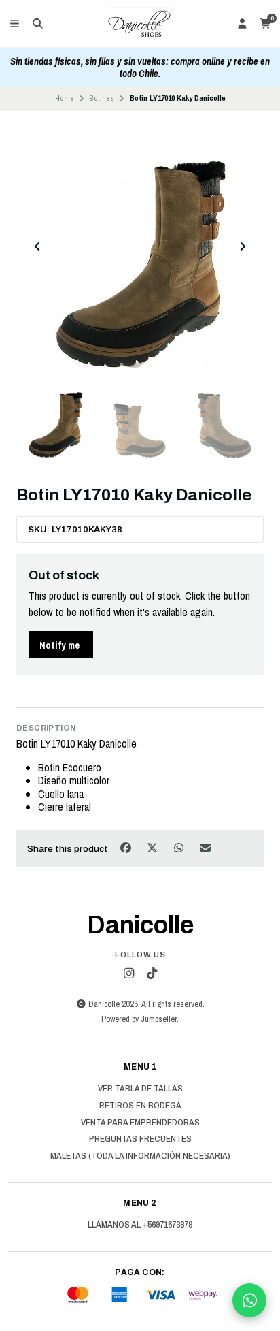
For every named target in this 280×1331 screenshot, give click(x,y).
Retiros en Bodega (140, 1105)
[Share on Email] (205, 847)
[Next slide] (242, 246)
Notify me (59, 645)
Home (64, 98)
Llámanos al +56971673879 (140, 1225)
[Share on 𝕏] (153, 847)
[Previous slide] (37, 246)
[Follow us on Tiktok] (151, 973)
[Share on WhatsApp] (180, 847)
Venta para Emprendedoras (140, 1122)
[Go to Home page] (140, 24)
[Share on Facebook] (126, 847)
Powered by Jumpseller (139, 1019)
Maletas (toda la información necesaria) (140, 1156)
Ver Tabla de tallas (140, 1088)
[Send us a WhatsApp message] (249, 1300)
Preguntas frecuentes (140, 1139)
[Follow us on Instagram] (128, 973)
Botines (101, 98)
